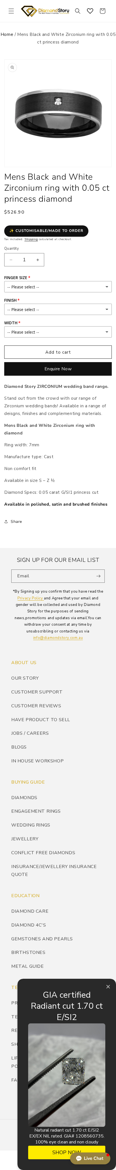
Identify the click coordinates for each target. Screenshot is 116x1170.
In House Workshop (37, 761)
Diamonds (24, 798)
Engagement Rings (36, 811)
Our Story (25, 678)
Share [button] (16, 521)
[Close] (108, 986)
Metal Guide (27, 966)
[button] (11, 11)
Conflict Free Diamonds (43, 853)
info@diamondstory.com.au (58, 637)
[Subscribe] (98, 576)
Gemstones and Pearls (42, 939)
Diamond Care (29, 911)
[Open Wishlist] (90, 11)
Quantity (11, 248)
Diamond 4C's (28, 925)
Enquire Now (58, 369)
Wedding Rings (30, 825)
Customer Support (37, 692)
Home (7, 34)
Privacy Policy (30, 598)
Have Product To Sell (40, 720)
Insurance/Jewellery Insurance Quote (54, 871)
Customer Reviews (36, 706)
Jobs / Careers (30, 733)
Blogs (19, 747)
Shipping (31, 239)
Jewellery (24, 839)
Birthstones (28, 952)
